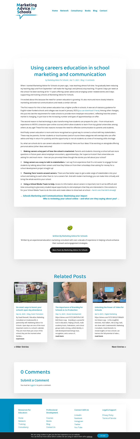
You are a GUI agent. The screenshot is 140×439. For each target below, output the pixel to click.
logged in (33, 385)
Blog (95, 10)
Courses (49, 418)
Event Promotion (37, 314)
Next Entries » (119, 346)
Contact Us (50, 427)
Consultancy (76, 10)
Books (88, 10)
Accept (103, 436)
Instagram (78, 421)
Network (64, 10)
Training (21, 424)
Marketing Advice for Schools (57, 80)
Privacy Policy (107, 415)
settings (89, 437)
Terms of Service (109, 418)
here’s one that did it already (103, 190)
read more (20, 339)
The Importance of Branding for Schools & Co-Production (69, 309)
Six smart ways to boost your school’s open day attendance (29, 309)
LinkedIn (77, 415)
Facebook (78, 418)
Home (55, 10)
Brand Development (74, 314)
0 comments (90, 80)
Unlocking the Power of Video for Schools (109, 309)
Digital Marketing (111, 314)
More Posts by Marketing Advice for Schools (70, 250)
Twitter (77, 424)
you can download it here (88, 110)
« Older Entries (21, 346)
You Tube (78, 427)
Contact (103, 10)
